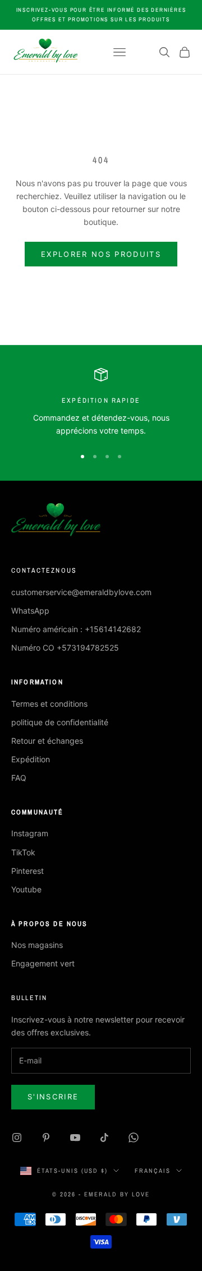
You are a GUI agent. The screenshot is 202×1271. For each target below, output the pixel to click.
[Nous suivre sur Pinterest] (46, 1137)
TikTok (23, 852)
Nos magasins (37, 945)
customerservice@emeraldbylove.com (81, 592)
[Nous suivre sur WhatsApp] (133, 1137)
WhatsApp (30, 610)
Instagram (29, 833)
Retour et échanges (47, 740)
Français (153, 1171)
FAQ (18, 777)
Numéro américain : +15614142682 (76, 629)
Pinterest (27, 871)
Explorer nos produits (101, 254)
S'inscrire (53, 1096)
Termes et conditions (49, 703)
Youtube (26, 889)
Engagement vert (43, 963)
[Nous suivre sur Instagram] (16, 1137)
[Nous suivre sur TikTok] (104, 1137)
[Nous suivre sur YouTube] (75, 1137)
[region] (101, 402)
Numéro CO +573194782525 (65, 647)
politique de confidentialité (59, 722)
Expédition (30, 759)
